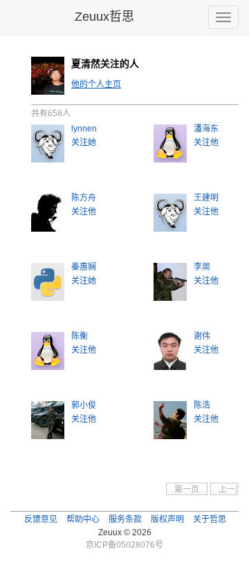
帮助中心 (83, 519)
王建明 (206, 198)
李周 (202, 267)
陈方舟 (83, 198)
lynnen (84, 128)
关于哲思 (209, 519)
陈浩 (202, 405)
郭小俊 (83, 405)
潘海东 (206, 128)
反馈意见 (40, 519)
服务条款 (125, 519)
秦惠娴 (83, 267)
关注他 (206, 142)
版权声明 (167, 519)
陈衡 (79, 336)
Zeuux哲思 (104, 17)
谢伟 (202, 336)
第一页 (186, 489)
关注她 (83, 142)
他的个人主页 (96, 84)
